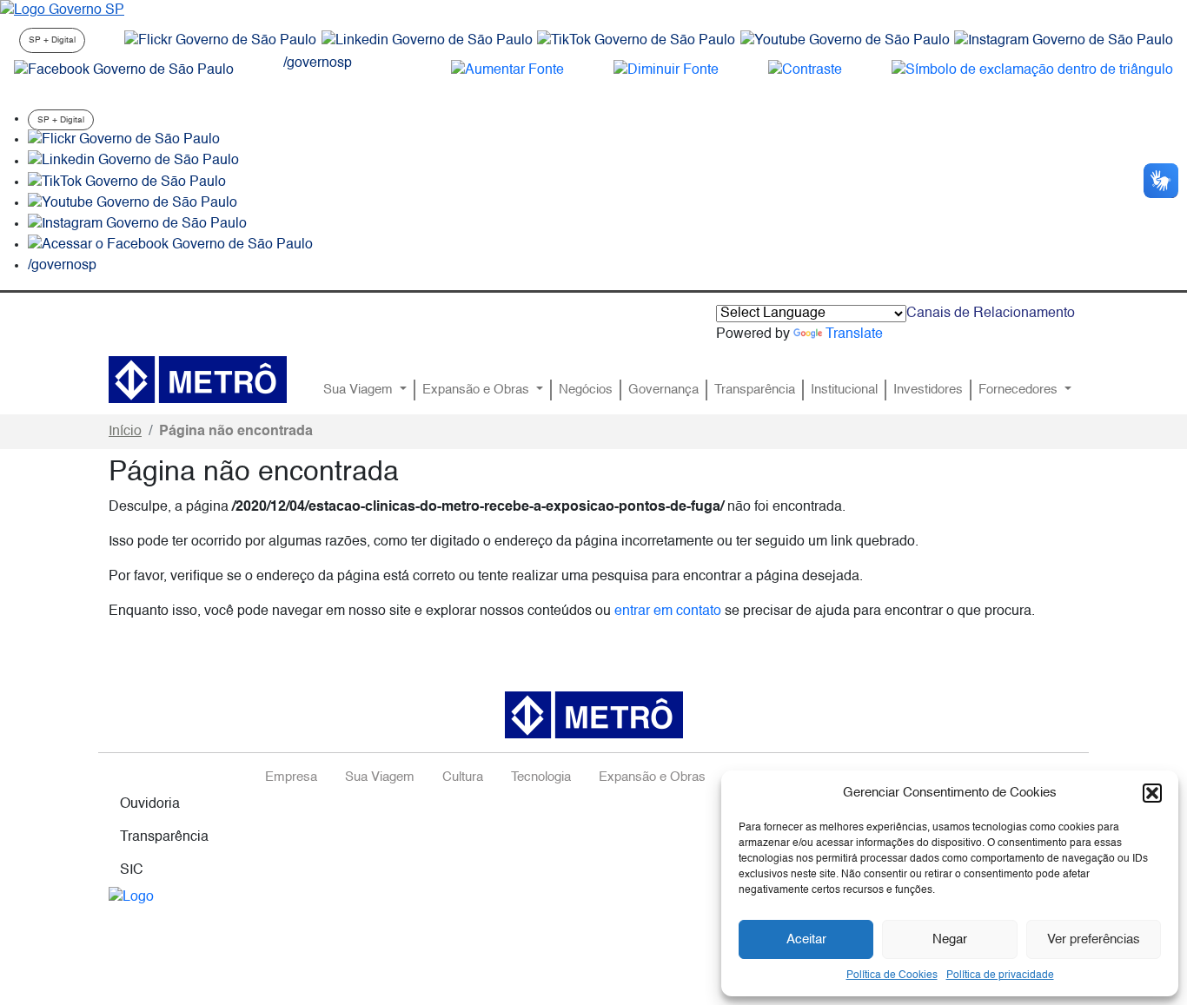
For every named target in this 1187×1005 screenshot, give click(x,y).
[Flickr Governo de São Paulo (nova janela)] (220, 40)
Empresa (291, 777)
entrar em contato (667, 611)
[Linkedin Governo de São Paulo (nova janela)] (427, 40)
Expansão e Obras (477, 390)
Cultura (462, 777)
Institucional (844, 390)
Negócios (586, 390)
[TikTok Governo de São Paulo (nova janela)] (636, 40)
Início (125, 432)
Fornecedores (1019, 390)
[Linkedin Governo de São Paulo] (133, 162)
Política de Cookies (892, 975)
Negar (949, 939)
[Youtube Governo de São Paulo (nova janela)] (845, 40)
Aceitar (806, 939)
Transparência (754, 390)
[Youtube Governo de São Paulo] (132, 203)
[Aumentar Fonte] (507, 70)
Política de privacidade (1000, 975)
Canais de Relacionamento (990, 314)
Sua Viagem (359, 390)
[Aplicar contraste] (805, 70)
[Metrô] (198, 379)
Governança (663, 390)
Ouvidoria (150, 804)
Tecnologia (541, 777)
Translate (854, 334)
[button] (1152, 793)
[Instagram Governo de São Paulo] (1063, 40)
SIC (131, 870)
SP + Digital (52, 40)
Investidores (928, 390)
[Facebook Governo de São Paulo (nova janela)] (124, 70)
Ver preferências (1093, 939)
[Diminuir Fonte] (666, 70)
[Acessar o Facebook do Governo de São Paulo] (170, 245)
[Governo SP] (62, 10)
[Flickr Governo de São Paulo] (124, 140)
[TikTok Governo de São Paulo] (127, 182)
